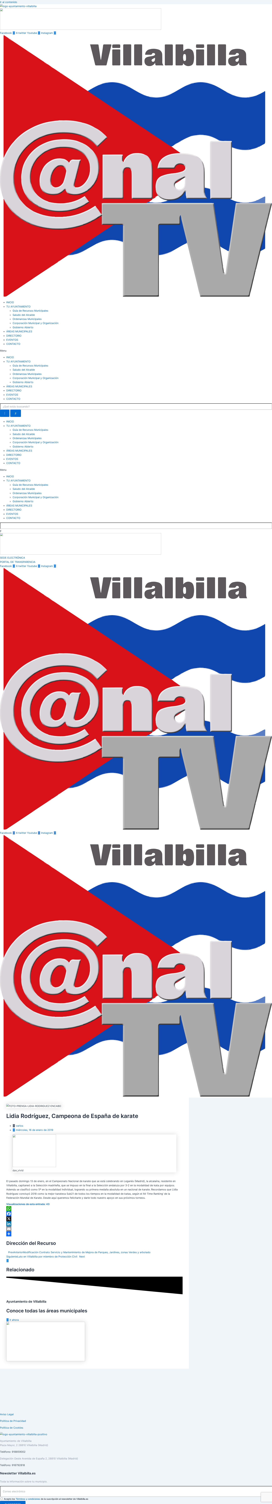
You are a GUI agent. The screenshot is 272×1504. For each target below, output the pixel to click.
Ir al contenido (8, 2)
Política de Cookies (11, 1427)
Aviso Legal (7, 1414)
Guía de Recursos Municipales (30, 310)
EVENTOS (12, 339)
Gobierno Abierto (23, 327)
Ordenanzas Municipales (27, 319)
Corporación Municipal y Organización (35, 323)
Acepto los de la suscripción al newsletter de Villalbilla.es (46, 1499)
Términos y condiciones (28, 1499)
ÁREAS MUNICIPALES (19, 331)
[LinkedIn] (94, 1223)
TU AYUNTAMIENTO (18, 306)
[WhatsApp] (94, 1208)
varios (19, 1125)
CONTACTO (13, 343)
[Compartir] (94, 1233)
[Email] (94, 1228)
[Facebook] (94, 1213)
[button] (136, 351)
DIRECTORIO (13, 335)
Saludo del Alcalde (24, 314)
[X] (94, 1218)
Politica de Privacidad (13, 1420)
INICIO (10, 302)
